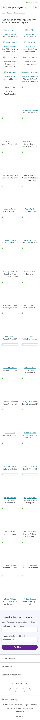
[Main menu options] (4, 7)
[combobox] (20, 629)
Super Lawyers (8, 658)
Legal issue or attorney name (13, 626)
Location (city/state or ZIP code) (14, 636)
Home (3, 13)
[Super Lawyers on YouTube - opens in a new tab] (23, 690)
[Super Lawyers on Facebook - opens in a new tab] (11, 690)
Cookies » (20, 711)
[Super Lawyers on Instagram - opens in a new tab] (17, 690)
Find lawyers (20, 647)
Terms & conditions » (14, 709)
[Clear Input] (35, 629)
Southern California (19, 13)
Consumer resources (11, 674)
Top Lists (9, 13)
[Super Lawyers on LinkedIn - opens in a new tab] (29, 690)
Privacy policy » (28, 709)
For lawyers (7, 666)
